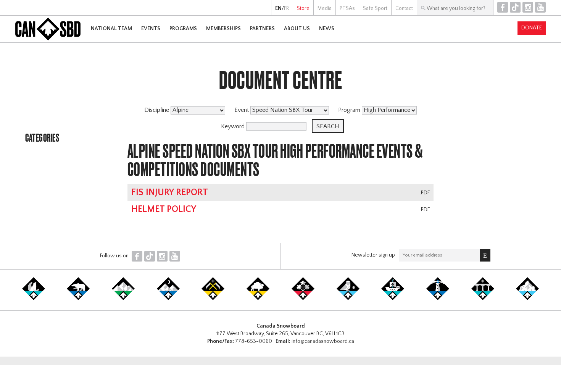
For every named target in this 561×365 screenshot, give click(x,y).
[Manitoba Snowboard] (258, 299)
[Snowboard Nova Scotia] (437, 299)
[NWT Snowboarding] (78, 299)
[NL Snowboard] (527, 299)
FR (286, 8)
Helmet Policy (163, 209)
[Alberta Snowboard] (168, 299)
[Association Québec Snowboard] (348, 299)
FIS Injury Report (169, 192)
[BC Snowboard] (123, 299)
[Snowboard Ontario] (303, 299)
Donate (531, 28)
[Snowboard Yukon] (33, 299)
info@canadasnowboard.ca (323, 341)
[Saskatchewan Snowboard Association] (213, 299)
